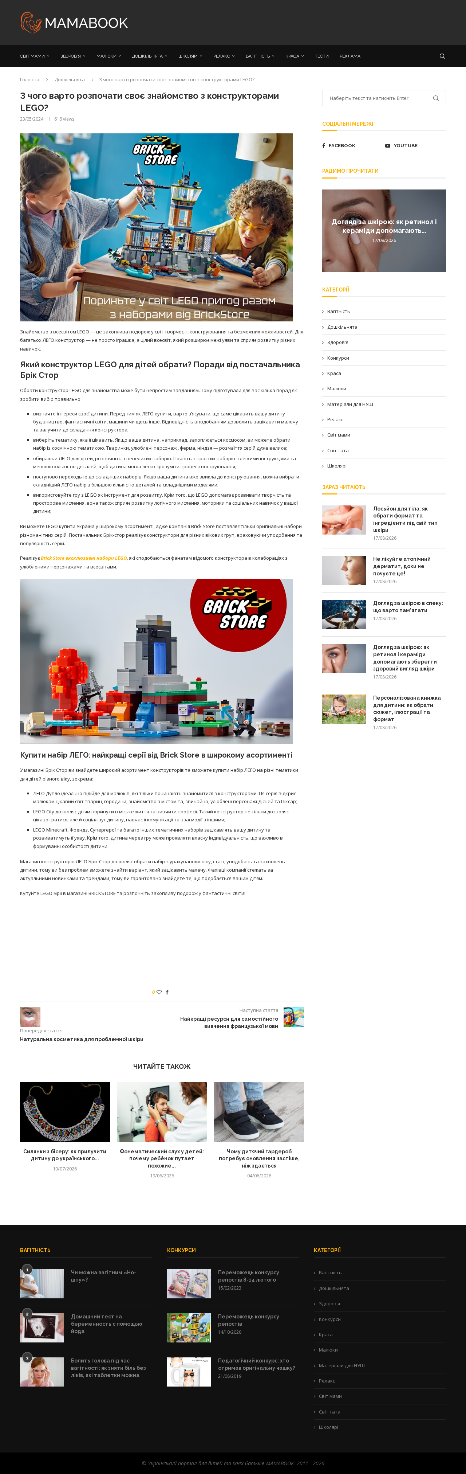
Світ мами (338, 434)
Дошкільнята (70, 79)
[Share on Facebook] (167, 992)
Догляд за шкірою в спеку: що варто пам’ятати (408, 606)
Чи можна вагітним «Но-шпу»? (103, 1276)
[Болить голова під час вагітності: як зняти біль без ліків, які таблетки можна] (42, 1372)
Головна (29, 79)
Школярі (337, 465)
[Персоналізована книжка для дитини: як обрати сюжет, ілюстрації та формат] (344, 709)
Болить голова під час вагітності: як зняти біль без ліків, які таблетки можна (108, 1368)
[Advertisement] (306, 21)
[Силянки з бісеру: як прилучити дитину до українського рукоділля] (65, 1112)
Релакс (335, 419)
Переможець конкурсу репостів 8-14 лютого (248, 1276)
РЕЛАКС (221, 56)
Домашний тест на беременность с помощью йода (106, 1324)
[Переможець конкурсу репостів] (189, 1327)
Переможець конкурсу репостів (248, 1320)
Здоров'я (337, 342)
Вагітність (338, 311)
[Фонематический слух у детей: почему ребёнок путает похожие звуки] (162, 1112)
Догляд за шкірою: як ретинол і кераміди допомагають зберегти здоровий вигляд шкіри (405, 658)
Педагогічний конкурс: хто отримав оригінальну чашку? (256, 1364)
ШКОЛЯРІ (188, 56)
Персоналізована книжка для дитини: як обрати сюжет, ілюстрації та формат (407, 708)
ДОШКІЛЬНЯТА (147, 56)
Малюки (336, 388)
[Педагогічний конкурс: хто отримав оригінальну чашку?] (189, 1372)
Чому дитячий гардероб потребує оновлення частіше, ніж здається (259, 1159)
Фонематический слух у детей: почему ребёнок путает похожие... (162, 1159)
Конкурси (338, 358)
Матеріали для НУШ (350, 404)
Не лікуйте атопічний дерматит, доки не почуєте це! (402, 566)
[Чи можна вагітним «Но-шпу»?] (42, 1283)
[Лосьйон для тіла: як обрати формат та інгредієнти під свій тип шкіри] (344, 520)
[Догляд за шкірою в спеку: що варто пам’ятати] (344, 614)
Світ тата (338, 450)
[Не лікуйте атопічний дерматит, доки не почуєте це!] (344, 570)
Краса (334, 373)
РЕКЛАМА (350, 56)
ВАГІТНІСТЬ (258, 56)
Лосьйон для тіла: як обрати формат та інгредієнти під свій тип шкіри (405, 519)
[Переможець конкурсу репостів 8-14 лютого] (189, 1283)
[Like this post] (159, 992)
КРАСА (292, 56)
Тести (322, 56)
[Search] (442, 56)
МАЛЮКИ (106, 56)
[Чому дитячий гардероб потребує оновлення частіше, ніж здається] (259, 1112)
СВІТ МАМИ (32, 56)
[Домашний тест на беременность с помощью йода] (42, 1327)
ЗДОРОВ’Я (70, 56)
